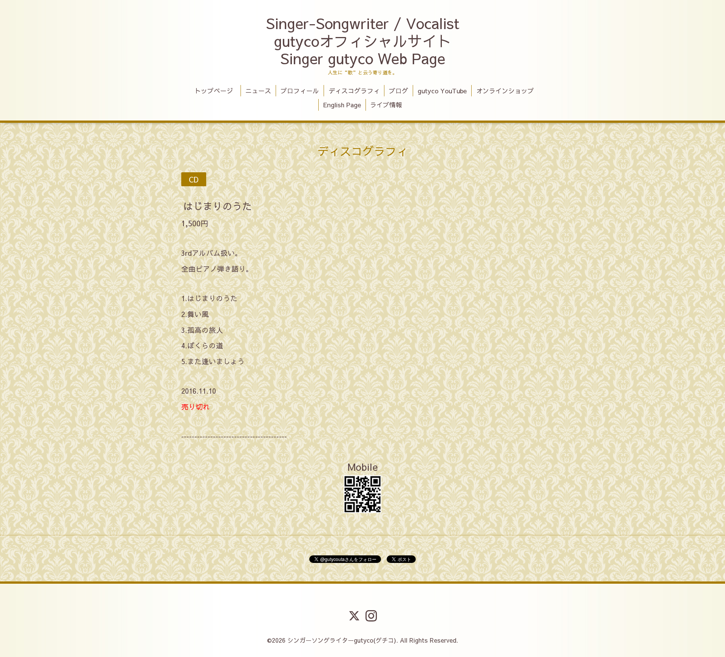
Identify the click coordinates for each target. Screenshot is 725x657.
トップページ (216, 90)
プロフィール (300, 90)
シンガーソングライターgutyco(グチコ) (341, 640)
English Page (342, 104)
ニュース (258, 90)
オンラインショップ (505, 90)
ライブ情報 (386, 104)
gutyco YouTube (442, 90)
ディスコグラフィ (354, 90)
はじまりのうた (217, 205)
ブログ (398, 90)
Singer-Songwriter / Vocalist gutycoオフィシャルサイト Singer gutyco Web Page (362, 40)
